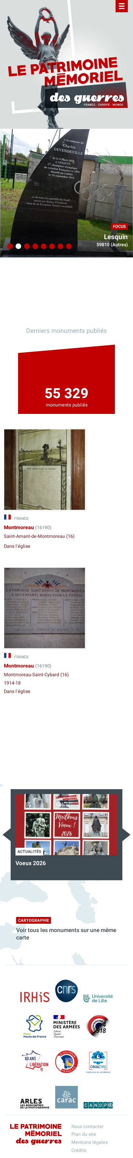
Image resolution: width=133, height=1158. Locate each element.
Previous (7, 835)
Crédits (78, 1150)
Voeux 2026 (30, 863)
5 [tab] (42, 246)
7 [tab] (59, 246)
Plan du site (83, 1134)
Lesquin (116, 237)
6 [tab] (51, 246)
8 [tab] (68, 246)
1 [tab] (9, 246)
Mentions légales (89, 1142)
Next (126, 835)
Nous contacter (87, 1126)
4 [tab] (34, 246)
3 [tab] (26, 246)
